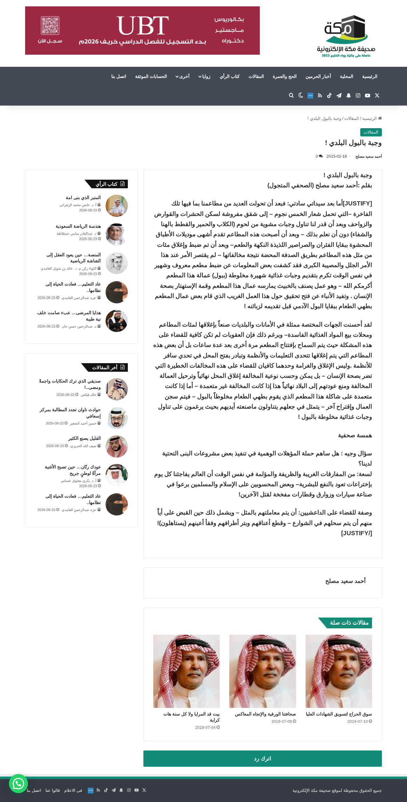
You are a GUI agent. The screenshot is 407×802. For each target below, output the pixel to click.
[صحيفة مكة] (346, 36)
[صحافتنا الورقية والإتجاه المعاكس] (262, 671)
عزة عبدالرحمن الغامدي (79, 298)
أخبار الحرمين (318, 76)
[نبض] (310, 95)
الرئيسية (369, 76)
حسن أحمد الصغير (83, 423)
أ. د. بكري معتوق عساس (78, 480)
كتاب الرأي (230, 76)
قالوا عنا (52, 790)
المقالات (256, 76)
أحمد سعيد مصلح (368, 156)
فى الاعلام (73, 790)
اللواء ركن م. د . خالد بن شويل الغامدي (68, 268)
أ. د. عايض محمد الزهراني (77, 205)
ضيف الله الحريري (83, 446)
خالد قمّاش (88, 395)
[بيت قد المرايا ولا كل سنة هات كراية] (186, 671)
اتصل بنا (118, 76)
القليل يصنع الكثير (84, 438)
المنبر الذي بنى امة (83, 197)
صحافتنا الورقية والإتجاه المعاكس (265, 713)
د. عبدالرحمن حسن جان (79, 326)
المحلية (346, 76)
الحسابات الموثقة (151, 76)
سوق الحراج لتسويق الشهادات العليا (339, 713)
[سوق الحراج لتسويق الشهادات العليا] (339, 671)
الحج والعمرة (285, 76)
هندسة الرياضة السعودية (78, 226)
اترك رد (262, 759)
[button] (18, 783)
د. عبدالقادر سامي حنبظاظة (76, 233)
